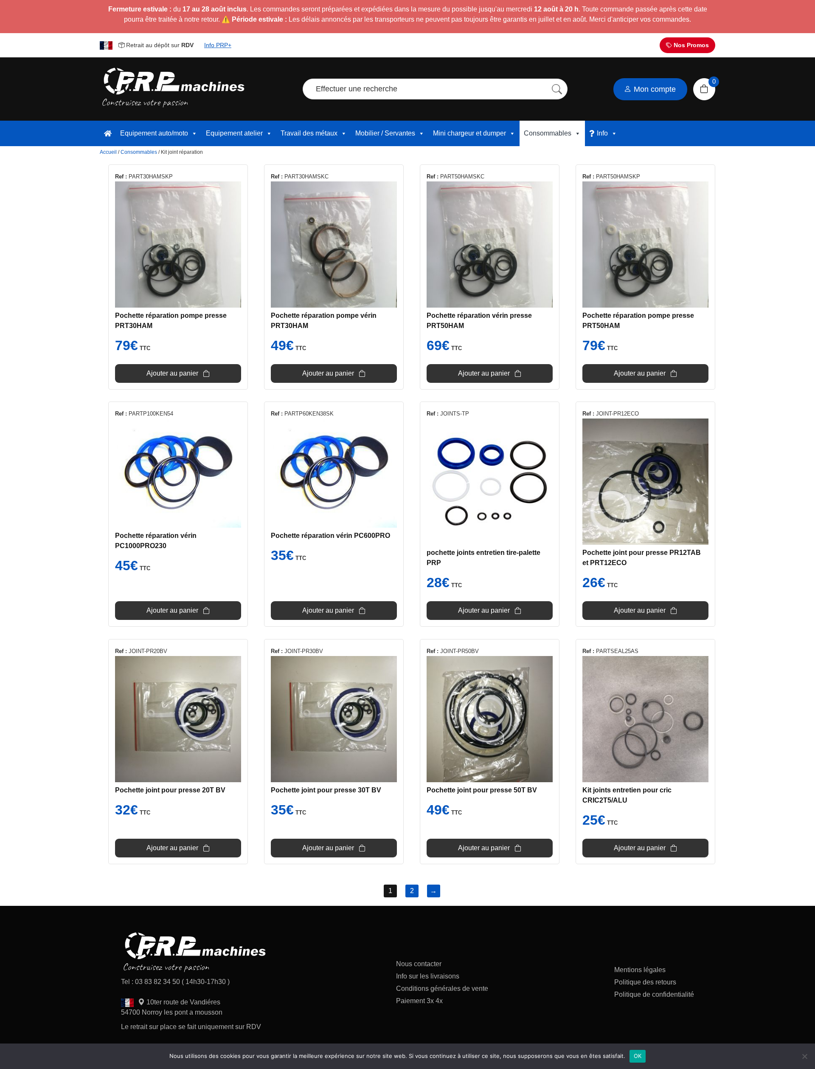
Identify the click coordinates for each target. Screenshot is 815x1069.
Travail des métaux (309, 133)
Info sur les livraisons (427, 976)
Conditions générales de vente (442, 988)
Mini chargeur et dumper (469, 133)
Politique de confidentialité (654, 994)
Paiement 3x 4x (419, 1000)
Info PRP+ (217, 45)
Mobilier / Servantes (385, 133)
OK (638, 1055)
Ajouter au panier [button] (172, 373)
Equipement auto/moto (154, 133)
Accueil (108, 152)
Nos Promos (690, 45)
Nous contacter (418, 963)
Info (602, 133)
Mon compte (654, 89)
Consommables (547, 133)
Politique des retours (646, 982)
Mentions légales (640, 969)
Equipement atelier (234, 133)
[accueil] (108, 133)
